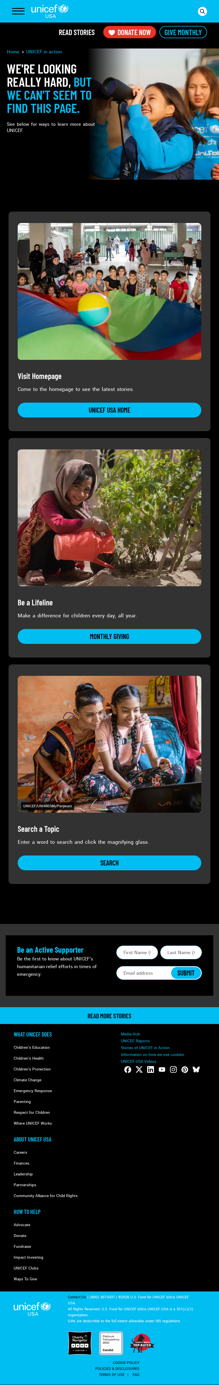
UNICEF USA (49, 11)
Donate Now (134, 32)
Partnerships (25, 1185)
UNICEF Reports (135, 1041)
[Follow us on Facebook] (127, 1069)
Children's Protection (32, 1069)
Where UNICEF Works (33, 1123)
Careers (20, 1152)
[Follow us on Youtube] (162, 1069)
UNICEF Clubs (26, 1268)
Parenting (22, 1101)
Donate (20, 1235)
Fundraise (22, 1246)
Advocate (22, 1225)
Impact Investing (28, 1257)
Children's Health (29, 1058)
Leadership (23, 1174)
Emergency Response (33, 1091)
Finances (21, 1163)
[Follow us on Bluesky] (196, 1069)
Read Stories (77, 32)
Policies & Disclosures (117, 1368)
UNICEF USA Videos (138, 1061)
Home (13, 51)
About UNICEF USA (32, 1139)
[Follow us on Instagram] (173, 1069)
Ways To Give (25, 1279)
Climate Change (27, 1080)
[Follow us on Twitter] (139, 1069)
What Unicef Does (33, 1034)
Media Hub (130, 1034)
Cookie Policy (126, 1362)
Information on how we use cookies (152, 1054)
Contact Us (77, 1297)
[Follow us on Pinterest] (184, 1069)
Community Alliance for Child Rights (46, 1196)
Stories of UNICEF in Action (145, 1048)
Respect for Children (32, 1112)
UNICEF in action (44, 51)
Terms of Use (111, 1374)
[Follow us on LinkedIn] (150, 1069)
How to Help (27, 1211)
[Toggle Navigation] (18, 11)
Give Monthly (183, 32)
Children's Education (32, 1047)
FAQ (136, 1374)
